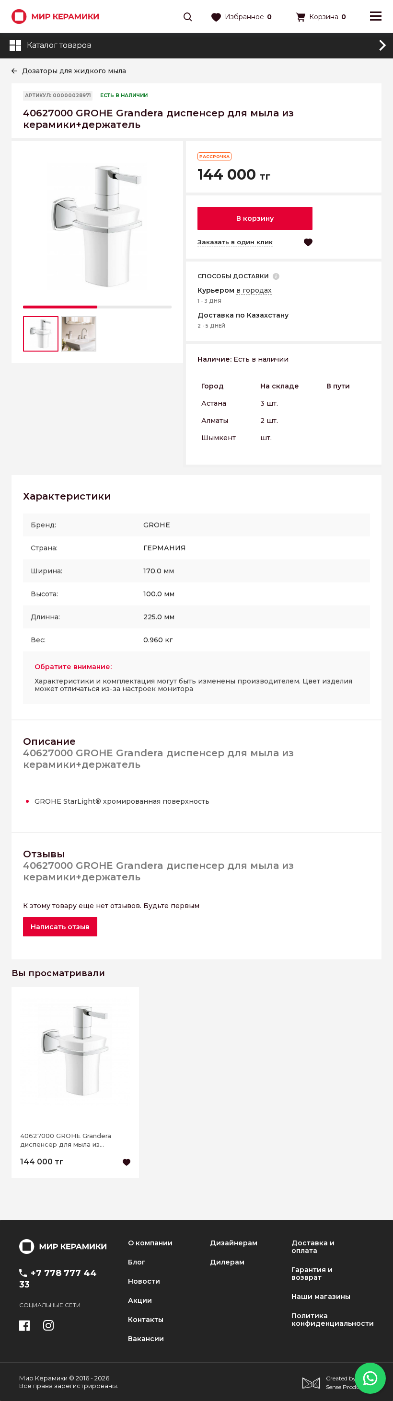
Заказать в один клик (235, 242)
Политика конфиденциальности (332, 1319)
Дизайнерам (233, 1243)
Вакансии (146, 1339)
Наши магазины (320, 1296)
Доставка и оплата (313, 1246)
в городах (254, 290)
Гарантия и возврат (312, 1273)
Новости (144, 1281)
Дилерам (227, 1262)
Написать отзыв (60, 927)
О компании (150, 1243)
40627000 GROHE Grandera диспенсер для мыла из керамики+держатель (65, 1140)
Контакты (145, 1319)
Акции (140, 1300)
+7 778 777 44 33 (58, 1279)
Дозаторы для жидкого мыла (74, 71)
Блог (137, 1262)
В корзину (255, 218)
